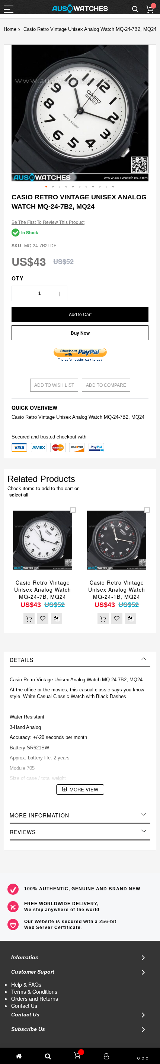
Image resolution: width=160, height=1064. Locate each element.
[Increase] (59, 293)
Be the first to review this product (48, 222)
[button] (46, 187)
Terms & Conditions (34, 991)
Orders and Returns (34, 998)
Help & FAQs (26, 984)
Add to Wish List (54, 385)
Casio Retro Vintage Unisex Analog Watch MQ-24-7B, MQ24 (42, 589)
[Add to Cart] (29, 618)
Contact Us (24, 1005)
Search (135, 9)
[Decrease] (19, 293)
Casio (18, 417)
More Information (39, 815)
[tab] (80, 659)
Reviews (23, 832)
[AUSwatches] (80, 8)
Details (21, 659)
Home (10, 29)
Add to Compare (106, 385)
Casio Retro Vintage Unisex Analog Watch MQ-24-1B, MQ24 (116, 589)
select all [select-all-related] (18, 495)
